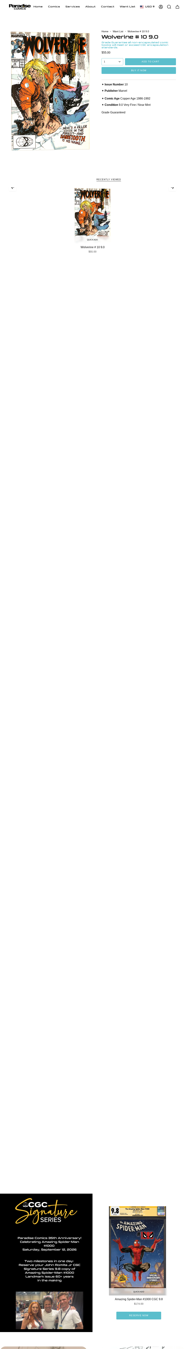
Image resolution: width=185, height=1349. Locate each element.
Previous (12, 187)
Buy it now (139, 70)
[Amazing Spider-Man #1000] (139, 1250)
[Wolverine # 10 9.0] (92, 215)
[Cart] (177, 7)
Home (105, 31)
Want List (118, 31)
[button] (54, 7)
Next (172, 187)
